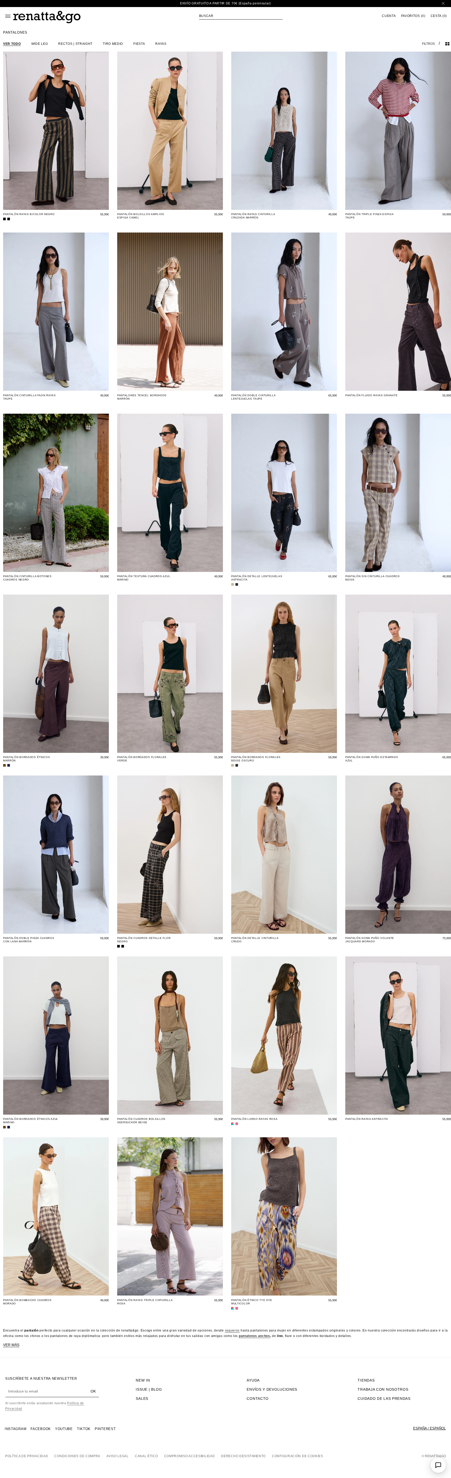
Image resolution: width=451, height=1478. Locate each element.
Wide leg (39, 44)
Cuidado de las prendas (384, 1398)
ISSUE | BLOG (149, 1389)
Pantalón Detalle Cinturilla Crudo (254, 940)
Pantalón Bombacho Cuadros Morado (27, 1302)
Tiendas (366, 1380)
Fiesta (139, 44)
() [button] (413, 16)
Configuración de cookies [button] (297, 1456)
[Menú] (8, 16)
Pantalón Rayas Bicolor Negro (29, 214)
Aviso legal (117, 1456)
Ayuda (253, 1380)
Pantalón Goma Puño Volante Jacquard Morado (369, 940)
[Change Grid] (447, 44)
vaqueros (232, 1330)
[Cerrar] (443, 3)
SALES (142, 1398)
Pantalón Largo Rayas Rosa (254, 1118)
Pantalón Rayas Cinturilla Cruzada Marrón (253, 216)
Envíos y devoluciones (272, 1389)
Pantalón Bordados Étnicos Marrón (26, 759)
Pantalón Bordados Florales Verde (142, 759)
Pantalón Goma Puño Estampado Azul (371, 759)
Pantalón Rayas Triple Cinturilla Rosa (144, 1302)
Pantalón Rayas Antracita (366, 1118)
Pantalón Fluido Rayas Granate (371, 395)
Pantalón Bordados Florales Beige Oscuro (256, 759)
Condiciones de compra (77, 1456)
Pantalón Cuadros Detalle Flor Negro (143, 940)
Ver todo (12, 44)
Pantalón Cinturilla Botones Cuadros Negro (27, 578)
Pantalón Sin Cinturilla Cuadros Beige (372, 578)
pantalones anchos (254, 1336)
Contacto (258, 1398)
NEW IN (143, 1380)
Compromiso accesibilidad (189, 1456)
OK (93, 1391)
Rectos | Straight (75, 44)
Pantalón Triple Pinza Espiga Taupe (369, 216)
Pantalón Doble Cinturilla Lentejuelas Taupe (253, 397)
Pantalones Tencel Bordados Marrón (142, 397)
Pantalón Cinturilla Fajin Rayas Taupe (29, 397)
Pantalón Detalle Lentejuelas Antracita (256, 578)
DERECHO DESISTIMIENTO (243, 1456)
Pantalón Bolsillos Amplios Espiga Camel (140, 216)
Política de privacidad (26, 1456)
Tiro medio (113, 44)
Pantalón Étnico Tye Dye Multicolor (251, 1302)
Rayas (161, 44)
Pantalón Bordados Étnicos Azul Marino (30, 1120)
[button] (241, 16)
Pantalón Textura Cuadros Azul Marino (143, 578)
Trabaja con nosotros (383, 1389)
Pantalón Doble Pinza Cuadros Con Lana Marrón (28, 940)
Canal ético (146, 1456)
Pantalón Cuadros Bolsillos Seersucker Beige (141, 1120)
